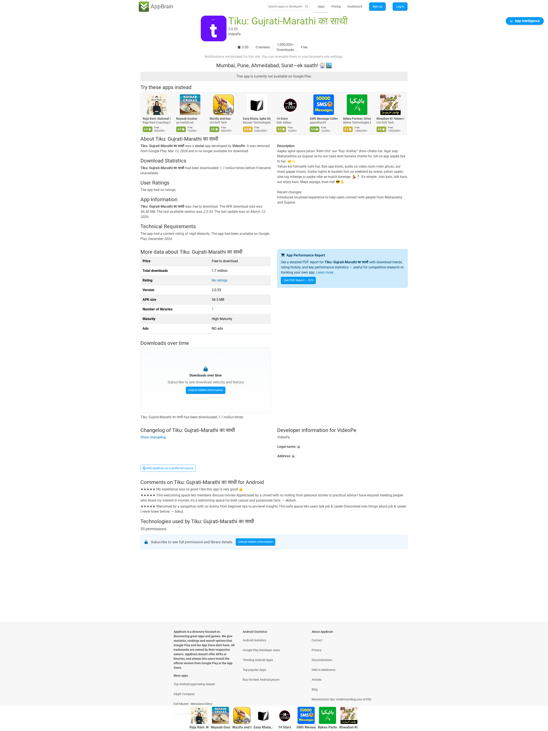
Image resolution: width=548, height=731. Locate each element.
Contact (317, 640)
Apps (321, 6)
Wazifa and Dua (220, 118)
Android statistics (254, 640)
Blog (315, 689)
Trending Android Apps (258, 660)
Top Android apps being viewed (194, 684)
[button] (342, 446)
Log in (400, 6)
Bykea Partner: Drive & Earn (357, 118)
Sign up (377, 6)
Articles (317, 679)
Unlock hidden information (205, 390)
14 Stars (282, 118)
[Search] (306, 6)
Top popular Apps (254, 669)
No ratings (219, 280)
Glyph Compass (184, 694)
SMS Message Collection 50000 (324, 118)
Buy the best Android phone (261, 679)
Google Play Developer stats (261, 650)
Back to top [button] (537, 692)
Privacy (317, 650)
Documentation (322, 660)
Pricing (336, 6)
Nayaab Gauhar (186, 118)
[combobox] (285, 6)
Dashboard (354, 6)
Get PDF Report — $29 (298, 280)
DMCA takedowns (323, 669)
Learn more (324, 272)
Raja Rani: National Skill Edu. (157, 118)
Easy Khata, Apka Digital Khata (257, 118)
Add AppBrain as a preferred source (169, 468)
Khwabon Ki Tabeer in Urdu (390, 118)
